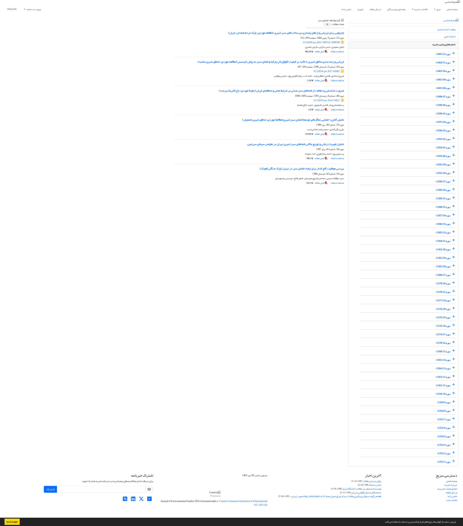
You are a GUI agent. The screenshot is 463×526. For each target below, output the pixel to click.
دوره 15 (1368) (443, 351)
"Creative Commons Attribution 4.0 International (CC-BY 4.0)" (242, 503)
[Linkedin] (133, 499)
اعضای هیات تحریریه (447, 488)
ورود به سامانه (33, 9)
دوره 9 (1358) (444, 402)
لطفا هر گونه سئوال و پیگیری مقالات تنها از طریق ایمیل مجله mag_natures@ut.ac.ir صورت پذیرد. (335, 496)
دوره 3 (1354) (444, 444)
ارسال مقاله (375, 9)
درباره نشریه (451, 484)
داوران (360, 9)
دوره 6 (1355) (444, 427)
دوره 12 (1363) (443, 377)
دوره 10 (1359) (443, 394)
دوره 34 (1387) (443, 215)
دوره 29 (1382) (443, 258)
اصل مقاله (315, 51)
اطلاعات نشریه (421, 9)
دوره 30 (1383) (443, 249)
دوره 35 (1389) (443, 198)
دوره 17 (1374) (443, 334)
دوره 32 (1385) (443, 232)
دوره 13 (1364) (443, 368)
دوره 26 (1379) (443, 283)
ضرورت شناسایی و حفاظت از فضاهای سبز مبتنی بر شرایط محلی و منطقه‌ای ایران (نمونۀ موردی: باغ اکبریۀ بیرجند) (281, 90)
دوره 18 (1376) (443, 326)
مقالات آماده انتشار (446, 29)
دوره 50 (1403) (443, 71)
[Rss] (125, 499)
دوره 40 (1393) (443, 156)
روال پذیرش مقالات (371, 481)
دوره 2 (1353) (444, 453)
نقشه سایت (451, 500)
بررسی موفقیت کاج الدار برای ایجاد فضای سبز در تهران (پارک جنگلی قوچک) (302, 168)
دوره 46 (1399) (443, 105)
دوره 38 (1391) (443, 173)
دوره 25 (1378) (443, 292)
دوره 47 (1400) (443, 96)
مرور (438, 9)
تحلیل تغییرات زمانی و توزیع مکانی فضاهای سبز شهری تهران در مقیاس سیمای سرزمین (295, 144)
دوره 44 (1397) (443, 122)
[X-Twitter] (141, 499)
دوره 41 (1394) (443, 147)
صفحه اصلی (452, 9)
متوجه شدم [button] (12, 521)
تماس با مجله (375, 484)
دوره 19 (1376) (443, 317)
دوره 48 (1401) (443, 88)
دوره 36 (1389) (443, 190)
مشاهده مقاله (337, 51)
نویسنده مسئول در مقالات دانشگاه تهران (361, 488)
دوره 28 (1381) (443, 266)
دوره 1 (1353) (444, 461)
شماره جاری (450, 36)
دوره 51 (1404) (443, 62)
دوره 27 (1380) (443, 275)
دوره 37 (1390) (443, 181)
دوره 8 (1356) (444, 411)
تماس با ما (346, 9)
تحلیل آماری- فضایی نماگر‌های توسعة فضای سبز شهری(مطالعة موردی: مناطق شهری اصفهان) (293, 119)
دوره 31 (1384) (443, 241)
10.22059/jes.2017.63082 (326, 71)
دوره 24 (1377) (443, 300)
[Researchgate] (149, 499)
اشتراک (50, 489)
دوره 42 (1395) (443, 139)
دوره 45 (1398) (443, 113)
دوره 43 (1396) (443, 130)
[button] (383, 522)
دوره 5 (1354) (444, 436)
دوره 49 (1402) (443, 79)
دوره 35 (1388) (443, 207)
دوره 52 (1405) (443, 54)
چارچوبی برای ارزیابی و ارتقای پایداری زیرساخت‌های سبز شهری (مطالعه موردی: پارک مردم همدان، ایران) (286, 32)
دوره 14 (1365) (443, 360)
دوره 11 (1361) (443, 385)
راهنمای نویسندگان (396, 9)
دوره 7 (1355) (444, 419)
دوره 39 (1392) (443, 164)
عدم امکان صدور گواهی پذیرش (366, 492)
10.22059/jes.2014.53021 (326, 100)
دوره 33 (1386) (443, 224)
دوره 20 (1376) (443, 309)
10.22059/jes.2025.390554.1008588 (321, 42)
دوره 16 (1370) (443, 343)
